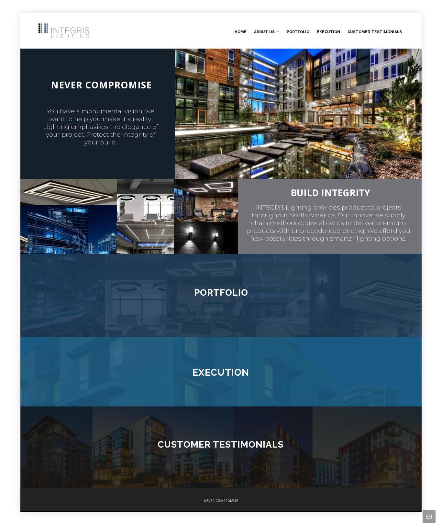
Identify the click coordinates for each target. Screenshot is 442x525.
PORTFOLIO (221, 292)
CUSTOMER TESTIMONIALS (220, 444)
